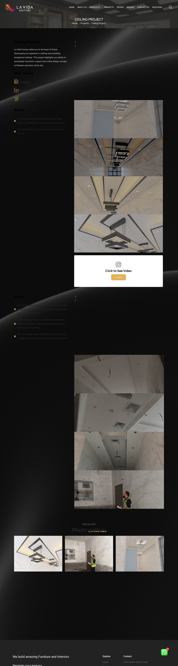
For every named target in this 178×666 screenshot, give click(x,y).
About (105, 662)
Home (71, 7)
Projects (109, 7)
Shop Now (157, 7)
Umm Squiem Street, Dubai (136, 662)
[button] (118, 42)
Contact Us (143, 7)
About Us (82, 7)
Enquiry (130, 7)
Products (95, 7)
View (120, 277)
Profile (120, 7)
